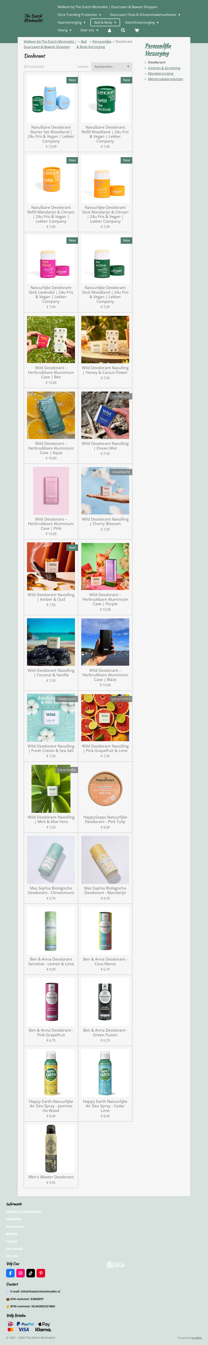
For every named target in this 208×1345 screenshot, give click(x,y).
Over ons (12, 1256)
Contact (11, 1241)
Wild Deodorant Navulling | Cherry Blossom (105, 521)
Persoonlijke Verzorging (158, 49)
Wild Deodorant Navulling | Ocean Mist (105, 445)
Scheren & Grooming (164, 68)
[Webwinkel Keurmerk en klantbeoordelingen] (115, 1267)
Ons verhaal (14, 1248)
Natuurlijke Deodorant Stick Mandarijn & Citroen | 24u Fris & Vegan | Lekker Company (105, 214)
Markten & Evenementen (23, 1211)
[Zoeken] (123, 30)
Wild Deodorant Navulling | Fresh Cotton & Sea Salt (51, 748)
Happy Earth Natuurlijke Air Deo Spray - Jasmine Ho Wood (51, 1106)
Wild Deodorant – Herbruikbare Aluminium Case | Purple (105, 599)
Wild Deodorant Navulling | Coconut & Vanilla (51, 672)
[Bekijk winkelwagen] (136, 30)
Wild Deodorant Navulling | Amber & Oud (51, 597)
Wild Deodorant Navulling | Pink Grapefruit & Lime (105, 748)
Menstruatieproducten (165, 79)
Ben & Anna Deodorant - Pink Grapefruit (51, 1032)
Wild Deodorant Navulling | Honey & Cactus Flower (105, 370)
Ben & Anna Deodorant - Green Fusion (105, 1032)
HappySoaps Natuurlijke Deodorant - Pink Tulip (105, 819)
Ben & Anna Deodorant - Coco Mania (105, 961)
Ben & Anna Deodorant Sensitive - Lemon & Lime (51, 961)
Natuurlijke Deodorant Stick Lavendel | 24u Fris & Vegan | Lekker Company (51, 294)
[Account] (109, 30)
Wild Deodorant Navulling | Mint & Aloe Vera (51, 819)
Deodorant (124, 41)
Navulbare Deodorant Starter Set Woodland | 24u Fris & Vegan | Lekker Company (51, 134)
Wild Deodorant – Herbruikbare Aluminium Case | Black (105, 675)
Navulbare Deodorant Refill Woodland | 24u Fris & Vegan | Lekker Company (105, 134)
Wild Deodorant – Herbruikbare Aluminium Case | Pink (51, 524)
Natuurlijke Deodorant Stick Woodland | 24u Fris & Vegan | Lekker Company (105, 294)
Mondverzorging (160, 73)
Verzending (14, 1219)
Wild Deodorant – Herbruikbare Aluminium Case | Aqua (51, 448)
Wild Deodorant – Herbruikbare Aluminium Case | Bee (51, 372)
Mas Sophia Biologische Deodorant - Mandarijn (105, 890)
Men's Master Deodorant (51, 1177)
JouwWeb (197, 1337)
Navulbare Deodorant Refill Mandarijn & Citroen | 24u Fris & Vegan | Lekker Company (51, 214)
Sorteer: (83, 66)
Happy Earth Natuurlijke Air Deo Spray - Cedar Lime (105, 1106)
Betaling (11, 1234)
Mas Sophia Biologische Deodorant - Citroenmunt (51, 890)
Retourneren (15, 1226)
